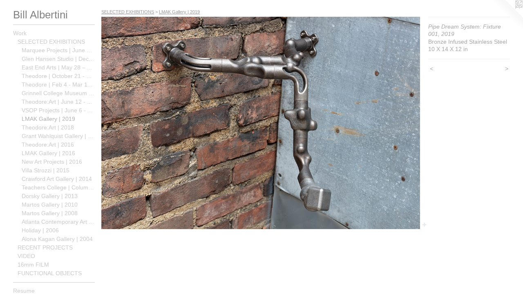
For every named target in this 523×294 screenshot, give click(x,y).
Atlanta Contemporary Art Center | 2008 (58, 221)
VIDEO (26, 256)
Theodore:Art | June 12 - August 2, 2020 (58, 101)
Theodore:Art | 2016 (48, 144)
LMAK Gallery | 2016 (48, 153)
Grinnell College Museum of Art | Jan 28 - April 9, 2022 (58, 93)
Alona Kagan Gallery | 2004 (57, 239)
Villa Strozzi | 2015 (45, 170)
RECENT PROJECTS (45, 247)
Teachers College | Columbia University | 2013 (58, 187)
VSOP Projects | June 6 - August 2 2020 (58, 110)
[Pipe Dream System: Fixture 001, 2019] (260, 123)
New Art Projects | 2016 (52, 161)
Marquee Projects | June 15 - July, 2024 (58, 50)
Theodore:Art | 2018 (48, 127)
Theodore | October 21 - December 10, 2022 (58, 76)
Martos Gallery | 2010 (50, 204)
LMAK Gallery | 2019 (48, 119)
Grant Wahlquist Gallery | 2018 (58, 136)
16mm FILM (33, 264)
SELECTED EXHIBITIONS (51, 41)
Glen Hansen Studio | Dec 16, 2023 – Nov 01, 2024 (58, 59)
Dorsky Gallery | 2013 (50, 196)
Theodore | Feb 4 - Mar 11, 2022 (58, 84)
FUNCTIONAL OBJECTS (50, 273)
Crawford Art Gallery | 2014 (57, 179)
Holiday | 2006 (40, 230)
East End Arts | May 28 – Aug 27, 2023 (58, 67)
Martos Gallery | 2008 (50, 213)
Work (20, 33)
